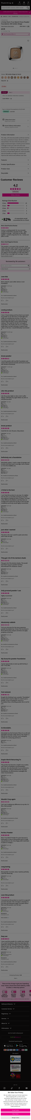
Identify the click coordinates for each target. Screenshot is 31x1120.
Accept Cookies (15, 1110)
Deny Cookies (15, 1114)
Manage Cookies (15, 1117)
